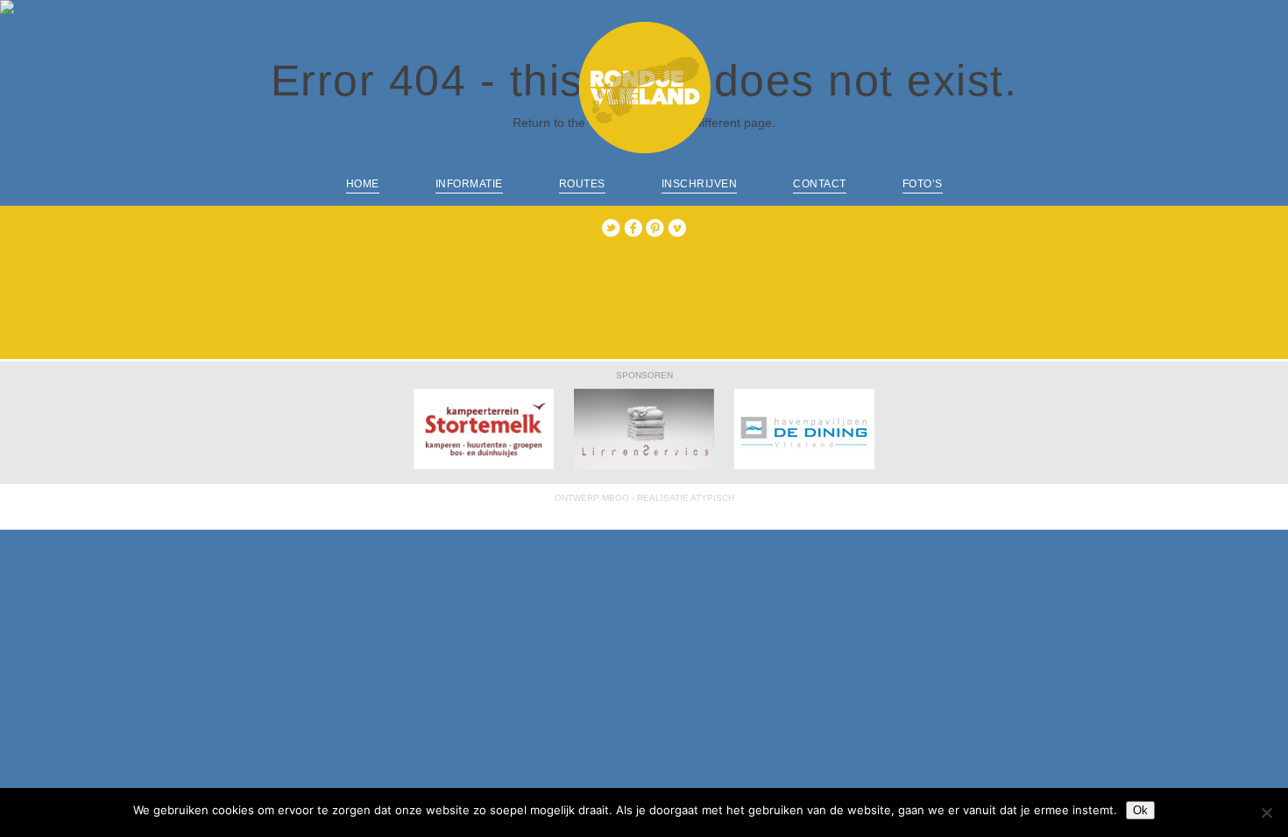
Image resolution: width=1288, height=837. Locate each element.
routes (582, 184)
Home (362, 184)
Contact (819, 184)
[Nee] (1266, 812)
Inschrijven (700, 184)
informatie (469, 184)
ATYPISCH (712, 498)
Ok (1140, 810)
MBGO (615, 498)
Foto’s (922, 184)
